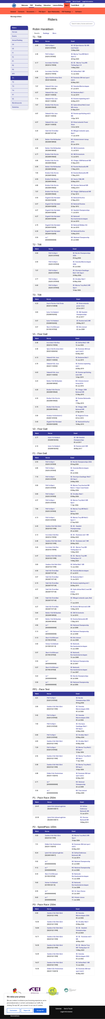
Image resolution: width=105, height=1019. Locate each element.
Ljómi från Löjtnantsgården (56, 806)
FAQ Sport (42, 11)
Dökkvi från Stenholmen (55, 773)
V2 (13, 99)
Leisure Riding (58, 5)
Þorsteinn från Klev (51, 63)
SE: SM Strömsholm (77, 148)
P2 (13, 65)
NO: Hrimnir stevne (78, 897)
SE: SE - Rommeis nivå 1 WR (79, 535)
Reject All (27, 1010)
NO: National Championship (80, 237)
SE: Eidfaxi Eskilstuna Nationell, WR (84, 809)
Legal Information (87, 1)
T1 (13, 78)
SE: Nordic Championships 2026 (81, 462)
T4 (13, 90)
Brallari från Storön (52, 105)
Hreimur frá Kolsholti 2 (54, 415)
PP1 (13, 74)
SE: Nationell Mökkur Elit (79, 225)
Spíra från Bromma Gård (53, 77)
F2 (13, 57)
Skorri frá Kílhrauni (53, 327)
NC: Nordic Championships (79, 676)
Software (78, 11)
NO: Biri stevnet (81, 327)
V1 (13, 94)
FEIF (31, 5)
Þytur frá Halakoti (53, 312)
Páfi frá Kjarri (49, 45)
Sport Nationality (53, 11)
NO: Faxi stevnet (81, 790)
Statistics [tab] (15, 107)
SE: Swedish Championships (80, 210)
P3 (13, 69)
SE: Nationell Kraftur (78, 198)
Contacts (21, 11)
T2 (13, 82)
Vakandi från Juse (51, 86)
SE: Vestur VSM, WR (77, 179)
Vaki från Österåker (51, 131)
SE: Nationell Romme (78, 204)
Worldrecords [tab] (17, 103)
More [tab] (54, 33)
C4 (13, 44)
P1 (13, 61)
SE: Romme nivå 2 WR (83, 321)
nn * (46, 237)
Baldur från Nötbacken (53, 139)
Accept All (40, 1010)
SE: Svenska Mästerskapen (80, 86)
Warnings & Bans (16, 16)
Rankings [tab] (46, 33)
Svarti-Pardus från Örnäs (55, 303)
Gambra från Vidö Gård (53, 526)
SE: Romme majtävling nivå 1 (80, 98)
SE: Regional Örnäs (82, 415)
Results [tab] (37, 33)
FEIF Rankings (66, 11)
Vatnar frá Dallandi (52, 644)
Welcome (25, 5)
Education (47, 5)
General (13, 11)
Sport (67, 5)
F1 (13, 53)
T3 (13, 86)
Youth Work (75, 5)
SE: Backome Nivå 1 (77, 92)
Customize (13, 1010)
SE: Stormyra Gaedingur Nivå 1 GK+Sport (81, 726)
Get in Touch (76, 1)
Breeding (38, 5)
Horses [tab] (14, 32)
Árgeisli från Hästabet (52, 198)
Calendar (68, 1)
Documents (30, 11)
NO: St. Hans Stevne (78, 891)
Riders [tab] (14, 28)
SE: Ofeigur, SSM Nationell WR (81, 160)
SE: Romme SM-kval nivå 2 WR (80, 606)
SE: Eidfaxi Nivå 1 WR (78, 71)
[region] (26, 1004)
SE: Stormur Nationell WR (79, 185)
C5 (13, 48)
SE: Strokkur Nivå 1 (79, 279)
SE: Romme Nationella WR (79, 166)
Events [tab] (14, 36)
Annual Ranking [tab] (17, 40)
